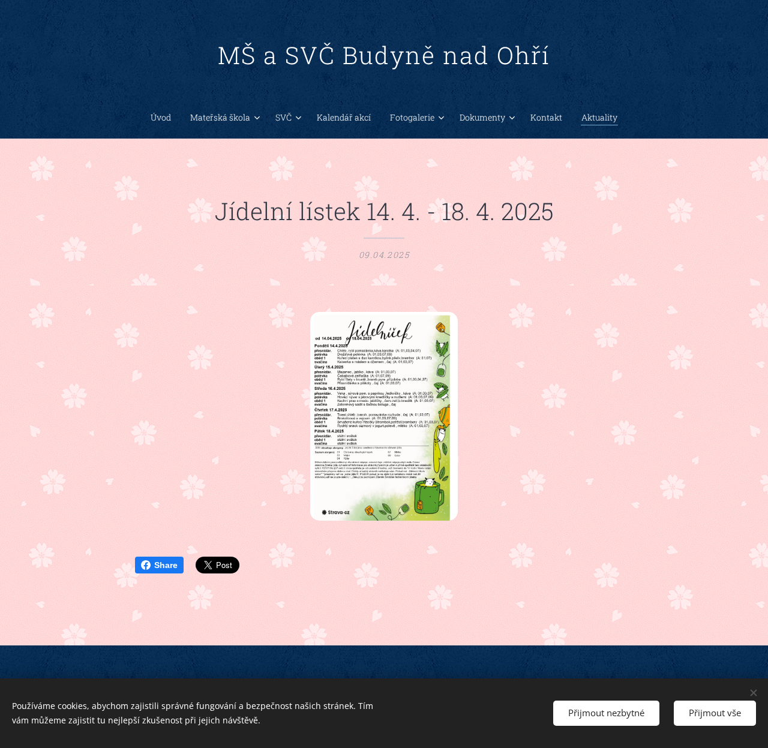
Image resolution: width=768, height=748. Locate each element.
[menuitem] (166, 118)
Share (166, 565)
